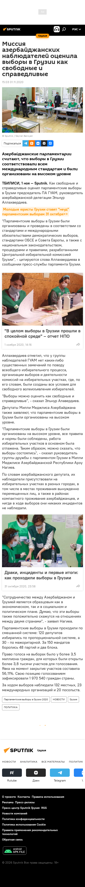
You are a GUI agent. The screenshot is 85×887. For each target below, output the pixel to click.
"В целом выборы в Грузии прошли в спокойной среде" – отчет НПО (42, 333)
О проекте (9, 797)
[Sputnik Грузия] (12, 31)
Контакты (24, 797)
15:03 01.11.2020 (13, 82)
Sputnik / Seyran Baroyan (19, 135)
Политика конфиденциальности (23, 819)
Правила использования (48, 797)
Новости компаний (14, 813)
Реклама (7, 802)
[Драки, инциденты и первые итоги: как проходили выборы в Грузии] (42, 541)
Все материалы (53, 761)
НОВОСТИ (59, 699)
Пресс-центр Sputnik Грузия (21, 808)
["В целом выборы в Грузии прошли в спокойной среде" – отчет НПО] (42, 299)
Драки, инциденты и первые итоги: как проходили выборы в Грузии (41, 575)
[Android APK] (15, 851)
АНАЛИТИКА (28, 761)
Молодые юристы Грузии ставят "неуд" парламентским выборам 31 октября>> (36, 211)
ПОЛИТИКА (11, 707)
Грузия (73, 699)
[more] (78, 344)
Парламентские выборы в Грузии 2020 (26, 699)
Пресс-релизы (25, 802)
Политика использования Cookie (24, 824)
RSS (44, 808)
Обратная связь (12, 839)
